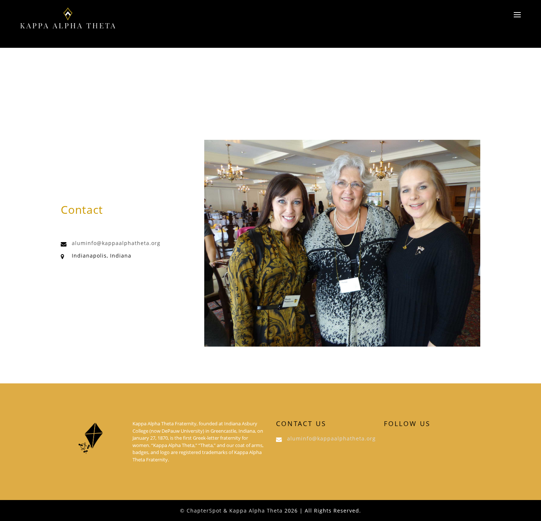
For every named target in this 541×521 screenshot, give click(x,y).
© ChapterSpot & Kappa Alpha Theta (231, 510)
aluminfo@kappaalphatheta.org (116, 243)
